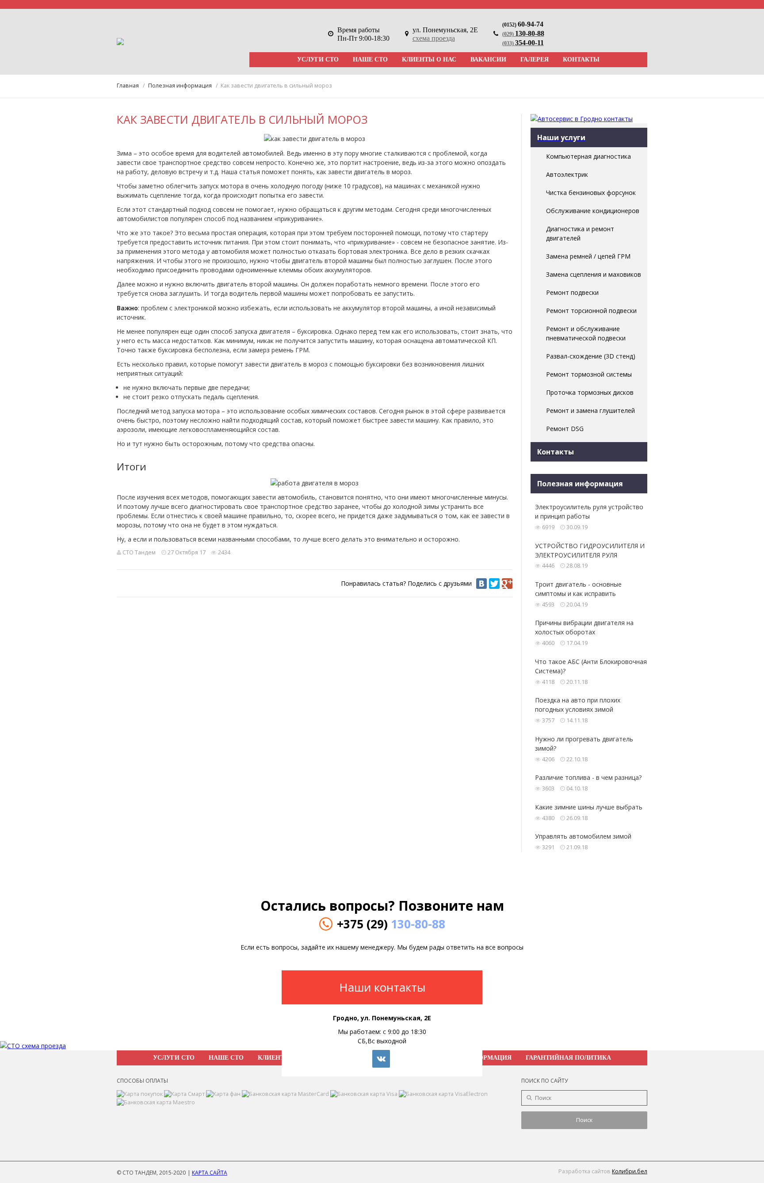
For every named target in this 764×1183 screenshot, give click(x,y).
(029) (523, 34)
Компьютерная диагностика (588, 156)
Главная (128, 85)
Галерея (534, 59)
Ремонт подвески (572, 292)
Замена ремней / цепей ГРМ (588, 256)
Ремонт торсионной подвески (591, 310)
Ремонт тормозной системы (589, 374)
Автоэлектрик (567, 174)
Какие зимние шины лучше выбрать (588, 807)
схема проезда (434, 38)
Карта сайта (209, 1172)
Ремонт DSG (565, 428)
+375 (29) (391, 924)
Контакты (581, 59)
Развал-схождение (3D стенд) (590, 356)
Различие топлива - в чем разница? (588, 777)
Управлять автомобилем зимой (583, 836)
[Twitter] (494, 583)
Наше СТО (370, 59)
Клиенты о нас (429, 59)
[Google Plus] (507, 583)
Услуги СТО (318, 59)
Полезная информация (180, 85)
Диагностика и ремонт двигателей (580, 233)
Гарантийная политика (568, 1057)
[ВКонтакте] (481, 583)
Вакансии (488, 59)
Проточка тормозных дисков (590, 392)
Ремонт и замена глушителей (590, 410)
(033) (523, 43)
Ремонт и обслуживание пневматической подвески (586, 333)
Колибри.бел (629, 1171)
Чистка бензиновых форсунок (591, 192)
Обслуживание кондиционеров (592, 210)
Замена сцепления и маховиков (593, 274)
